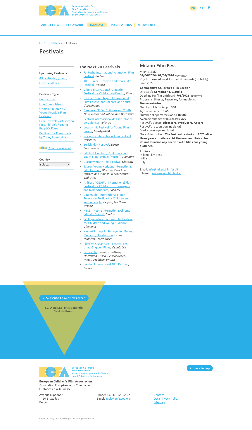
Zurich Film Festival (96, 144)
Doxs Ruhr (90, 252)
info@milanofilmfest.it (163, 169)
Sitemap (159, 402)
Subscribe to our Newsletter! (66, 298)
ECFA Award (74, 25)
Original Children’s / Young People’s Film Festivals (52, 112)
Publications (121, 25)
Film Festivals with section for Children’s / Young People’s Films (56, 124)
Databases (97, 25)
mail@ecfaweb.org (118, 398)
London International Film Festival (106, 264)
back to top (202, 368)
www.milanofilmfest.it (166, 173)
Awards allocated (59, 148)
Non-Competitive (50, 104)
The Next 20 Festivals (99, 66)
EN (193, 8)
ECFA (42, 42)
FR (201, 8)
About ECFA (50, 25)
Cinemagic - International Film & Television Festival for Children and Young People (107, 198)
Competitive (47, 99)
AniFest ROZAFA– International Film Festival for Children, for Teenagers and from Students (107, 186)
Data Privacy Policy (166, 398)
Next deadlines (49, 83)
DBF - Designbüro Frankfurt (84, 418)
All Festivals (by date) (53, 78)
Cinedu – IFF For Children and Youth (107, 110)
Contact (159, 394)
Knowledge (146, 25)
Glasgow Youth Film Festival (102, 161)
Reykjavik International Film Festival (107, 136)
